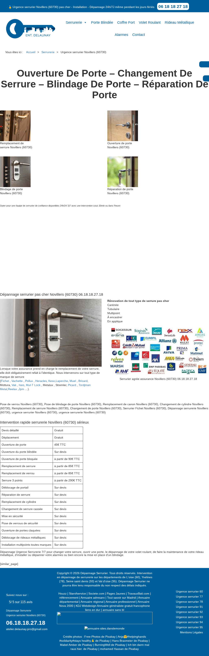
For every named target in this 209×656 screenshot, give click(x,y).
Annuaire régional (92, 601)
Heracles (41, 381)
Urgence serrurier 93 (189, 617)
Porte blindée (102, 22)
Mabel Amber (68, 644)
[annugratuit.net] (104, 617)
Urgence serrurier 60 (189, 591)
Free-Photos (92, 636)
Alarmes (121, 35)
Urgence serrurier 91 (189, 606)
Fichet (5, 381)
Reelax (12, 389)
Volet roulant (150, 22)
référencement (68, 597)
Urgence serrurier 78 (189, 601)
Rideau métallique (179, 22)
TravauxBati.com (138, 593)
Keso (51, 381)
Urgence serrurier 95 (189, 627)
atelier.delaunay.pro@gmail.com (27, 629)
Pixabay (110, 636)
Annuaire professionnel (121, 601)
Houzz (62, 593)
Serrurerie (74, 22)
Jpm (21, 389)
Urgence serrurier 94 (189, 622)
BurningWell (102, 644)
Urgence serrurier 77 (189, 596)
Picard (72, 385)
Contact (138, 35)
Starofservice (77, 593)
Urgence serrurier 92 (189, 612)
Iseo (21, 385)
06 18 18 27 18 (173, 6)
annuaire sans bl (113, 609)
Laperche (62, 381)
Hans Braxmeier (122, 640)
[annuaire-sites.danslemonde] (104, 628)
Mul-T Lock (33, 385)
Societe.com (96, 593)
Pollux (29, 381)
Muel (73, 381)
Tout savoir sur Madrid (121, 597)
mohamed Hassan (112, 648)
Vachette (17, 381)
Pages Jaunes (116, 593)
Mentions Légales (191, 632)
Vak (14, 385)
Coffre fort (126, 22)
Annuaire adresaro (93, 597)
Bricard (83, 381)
